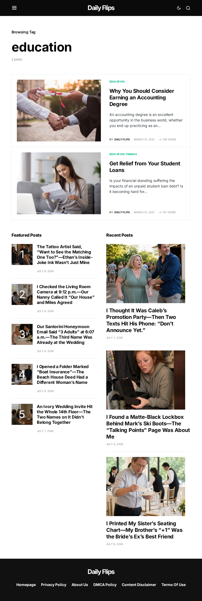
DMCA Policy (105, 584)
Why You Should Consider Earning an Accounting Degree (141, 97)
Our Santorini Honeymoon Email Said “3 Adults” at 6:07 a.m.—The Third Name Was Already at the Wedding (65, 334)
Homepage (26, 584)
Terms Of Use (173, 584)
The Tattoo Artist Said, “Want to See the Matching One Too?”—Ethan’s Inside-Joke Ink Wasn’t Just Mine (65, 254)
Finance (131, 154)
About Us (80, 584)
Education (116, 81)
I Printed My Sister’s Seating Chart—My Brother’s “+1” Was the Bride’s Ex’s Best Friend (144, 530)
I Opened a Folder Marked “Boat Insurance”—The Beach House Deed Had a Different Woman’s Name (63, 374)
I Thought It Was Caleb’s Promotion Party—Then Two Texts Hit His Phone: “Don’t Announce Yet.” (141, 320)
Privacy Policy (53, 584)
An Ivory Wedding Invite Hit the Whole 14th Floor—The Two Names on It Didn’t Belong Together (65, 414)
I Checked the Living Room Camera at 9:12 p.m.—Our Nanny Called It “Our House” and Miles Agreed (66, 294)
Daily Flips (101, 8)
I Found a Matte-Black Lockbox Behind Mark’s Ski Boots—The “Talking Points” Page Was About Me (148, 427)
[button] (14, 8)
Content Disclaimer (139, 584)
